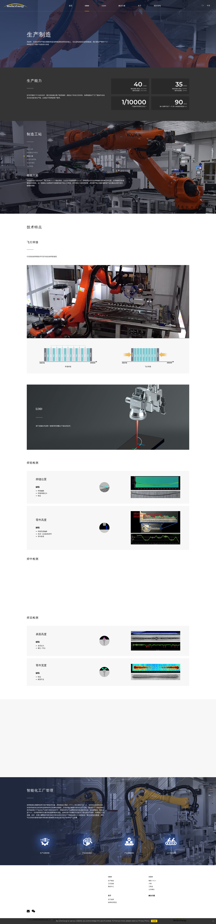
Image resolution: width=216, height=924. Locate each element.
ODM (104, 6)
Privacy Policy (143, 921)
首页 (70, 6)
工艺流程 (111, 883)
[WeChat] (33, 911)
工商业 (151, 886)
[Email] (28, 911)
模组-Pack (152, 881)
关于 (139, 6)
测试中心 (111, 886)
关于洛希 (111, 899)
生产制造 (111, 881)
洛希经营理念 (112, 902)
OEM (87, 6)
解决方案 (122, 6)
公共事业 (151, 889)
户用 (150, 883)
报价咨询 (157, 6)
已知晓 (154, 921)
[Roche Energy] (15, 6)
